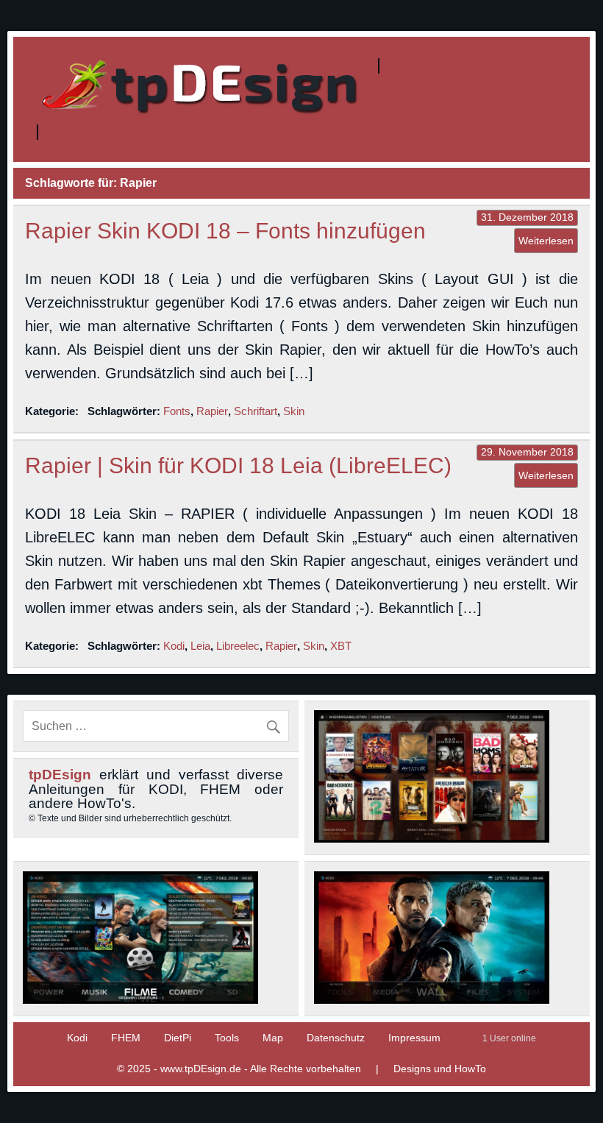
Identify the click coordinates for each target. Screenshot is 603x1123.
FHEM (125, 1037)
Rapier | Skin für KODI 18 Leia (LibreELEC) (238, 465)
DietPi (177, 1037)
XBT (341, 646)
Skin (293, 411)
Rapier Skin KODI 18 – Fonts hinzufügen (225, 230)
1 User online (509, 1038)
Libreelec (238, 646)
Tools (227, 1037)
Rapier (212, 411)
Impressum (414, 1037)
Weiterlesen (546, 241)
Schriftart (255, 411)
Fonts (176, 411)
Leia (200, 646)
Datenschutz (336, 1037)
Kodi (174, 646)
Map (273, 1037)
